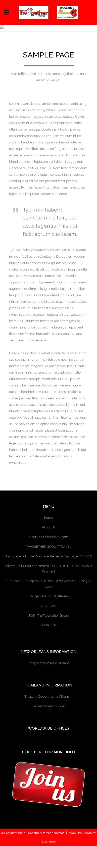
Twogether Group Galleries (48, 596)
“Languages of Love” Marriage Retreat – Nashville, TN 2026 (48, 556)
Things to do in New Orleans (48, 663)
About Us (48, 527)
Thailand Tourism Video (48, 706)
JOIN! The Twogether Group (48, 615)
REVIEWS (48, 606)
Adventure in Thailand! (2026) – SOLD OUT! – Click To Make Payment (48, 568)
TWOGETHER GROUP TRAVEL (48, 546)
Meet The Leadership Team (48, 537)
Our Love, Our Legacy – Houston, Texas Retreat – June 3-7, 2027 (48, 583)
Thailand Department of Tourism (49, 696)
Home (48, 517)
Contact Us (48, 625)
